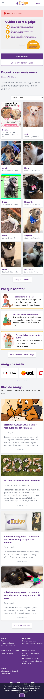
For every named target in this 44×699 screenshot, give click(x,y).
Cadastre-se (5, 674)
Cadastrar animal (7, 653)
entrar (37, 3)
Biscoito (5, 202)
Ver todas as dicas (22, 625)
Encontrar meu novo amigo (22, 354)
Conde (5, 168)
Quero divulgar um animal (22, 63)
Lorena (5, 269)
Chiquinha (29, 202)
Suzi (26, 134)
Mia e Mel (28, 269)
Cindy (26, 168)
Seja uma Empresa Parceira (32, 643)
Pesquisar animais (8, 646)
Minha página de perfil (9, 671)
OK (22, 695)
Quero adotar (22, 56)
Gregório (28, 235)
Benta (5, 130)
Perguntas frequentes (30, 658)
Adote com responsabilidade (7, 642)
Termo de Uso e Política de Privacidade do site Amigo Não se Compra (22, 689)
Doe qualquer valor (29, 641)
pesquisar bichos (22, 279)
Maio (4, 235)
